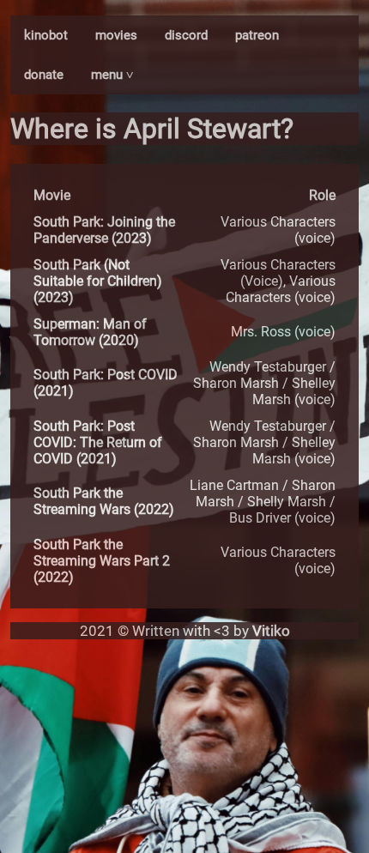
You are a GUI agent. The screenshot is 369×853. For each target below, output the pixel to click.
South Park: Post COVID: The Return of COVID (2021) (97, 442)
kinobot (46, 35)
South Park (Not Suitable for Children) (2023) (97, 281)
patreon (257, 35)
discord (186, 35)
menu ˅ (112, 74)
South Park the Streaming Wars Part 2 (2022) (101, 560)
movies (116, 35)
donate (44, 74)
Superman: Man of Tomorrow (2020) (90, 332)
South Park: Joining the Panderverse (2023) (104, 230)
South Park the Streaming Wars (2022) (103, 501)
